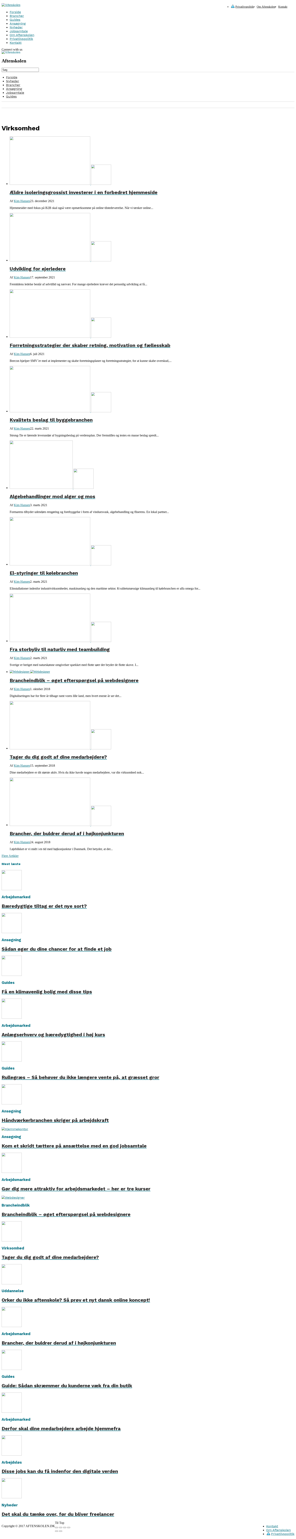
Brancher (17, 16)
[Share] (60, 1527)
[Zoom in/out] (68, 1527)
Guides (15, 20)
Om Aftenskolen (266, 6)
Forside (15, 12)
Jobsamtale (19, 31)
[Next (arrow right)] (60, 1531)
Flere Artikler (10, 856)
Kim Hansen (22, 201)
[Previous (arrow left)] (56, 1531)
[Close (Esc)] (56, 1527)
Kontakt (282, 6)
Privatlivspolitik (244, 6)
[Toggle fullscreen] (64, 1527)
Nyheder (16, 27)
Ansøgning (18, 23)
